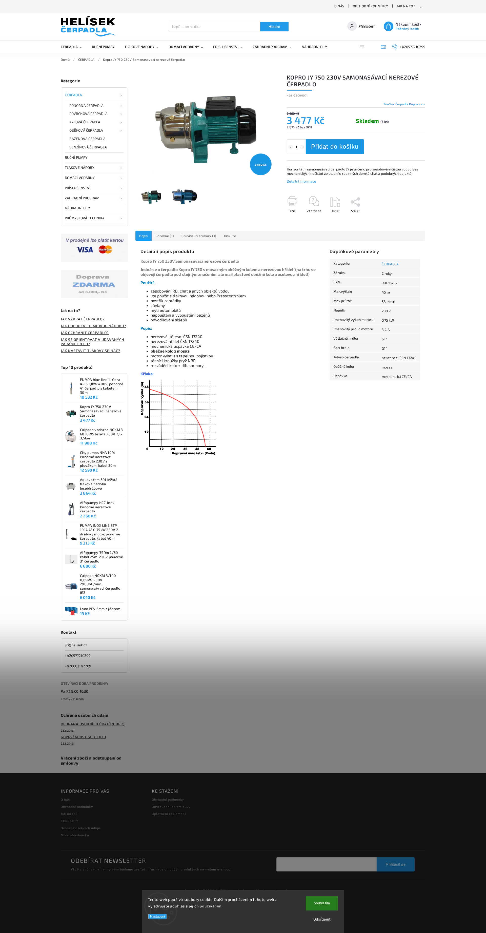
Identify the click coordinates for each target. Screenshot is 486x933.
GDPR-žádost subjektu (83, 737)
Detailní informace (301, 181)
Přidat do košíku (334, 146)
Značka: (404, 104)
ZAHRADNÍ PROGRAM (82, 198)
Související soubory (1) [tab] (198, 236)
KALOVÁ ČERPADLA (84, 122)
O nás (339, 6)
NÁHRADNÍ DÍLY (77, 208)
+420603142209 (78, 666)
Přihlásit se (396, 864)
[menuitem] (74, 47)
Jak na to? (406, 6)
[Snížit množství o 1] (290, 147)
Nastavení (157, 916)
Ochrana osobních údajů (80, 828)
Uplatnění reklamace (169, 814)
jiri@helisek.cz (76, 645)
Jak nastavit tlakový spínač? (90, 350)
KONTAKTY (69, 821)
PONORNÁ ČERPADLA (86, 105)
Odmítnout (322, 919)
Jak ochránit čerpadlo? (85, 333)
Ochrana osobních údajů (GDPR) (93, 724)
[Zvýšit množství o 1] (302, 147)
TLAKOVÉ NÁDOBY (79, 167)
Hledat (274, 27)
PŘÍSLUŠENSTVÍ (77, 188)
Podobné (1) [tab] (164, 236)
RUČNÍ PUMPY (76, 157)
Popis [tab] (143, 236)
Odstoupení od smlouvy (171, 807)
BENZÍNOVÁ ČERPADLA (88, 147)
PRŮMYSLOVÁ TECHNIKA (85, 218)
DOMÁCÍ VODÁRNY (80, 178)
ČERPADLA (73, 95)
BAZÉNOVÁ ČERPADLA (87, 139)
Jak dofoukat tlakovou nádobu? (93, 326)
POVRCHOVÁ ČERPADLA (88, 113)
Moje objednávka (75, 835)
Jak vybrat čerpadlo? (83, 319)
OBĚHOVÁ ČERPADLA (86, 130)
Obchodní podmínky (370, 6)
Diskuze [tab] (230, 236)
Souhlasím (322, 903)
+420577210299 (77, 655)
